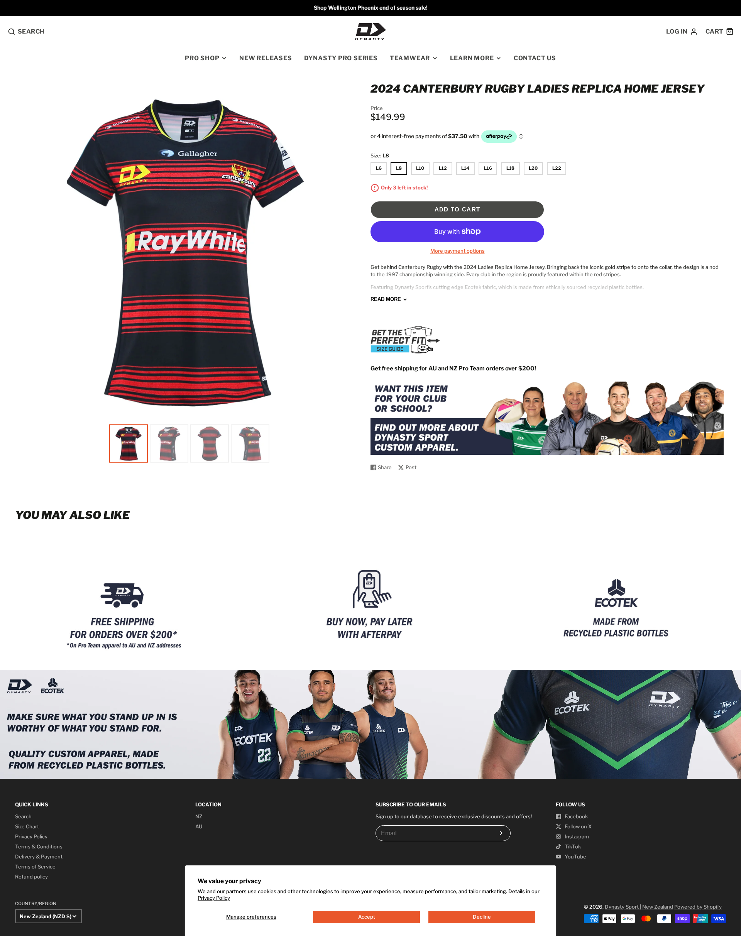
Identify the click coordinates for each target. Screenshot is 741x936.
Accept (366, 917)
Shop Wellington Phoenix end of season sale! (371, 7)
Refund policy (31, 876)
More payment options (457, 251)
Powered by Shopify (698, 907)
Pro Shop (202, 58)
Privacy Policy (214, 898)
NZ (198, 816)
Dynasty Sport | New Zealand (639, 907)
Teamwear (410, 58)
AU (198, 826)
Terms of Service (35, 866)
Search (23, 816)
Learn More (472, 58)
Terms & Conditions (39, 846)
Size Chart (27, 826)
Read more (385, 299)
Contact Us (535, 58)
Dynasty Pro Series (341, 58)
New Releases (265, 58)
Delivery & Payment (39, 856)
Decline (482, 917)
